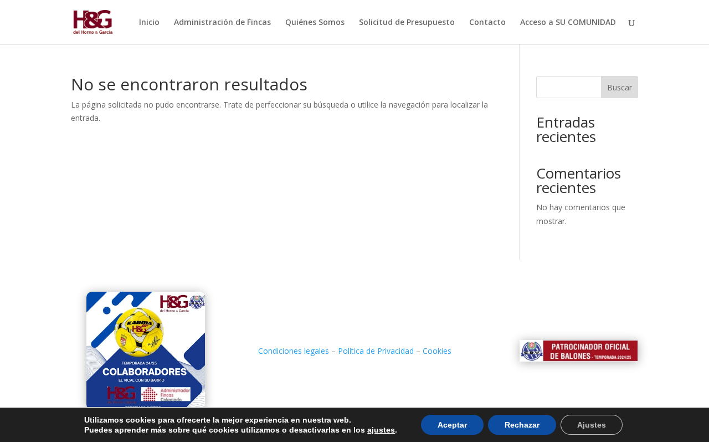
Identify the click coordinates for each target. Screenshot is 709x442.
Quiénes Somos (315, 22)
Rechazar (522, 424)
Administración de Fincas (222, 22)
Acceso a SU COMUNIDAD (568, 22)
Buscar (619, 87)
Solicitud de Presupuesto (407, 22)
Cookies (437, 351)
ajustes (381, 429)
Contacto (487, 22)
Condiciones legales (293, 351)
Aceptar (452, 424)
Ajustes (591, 424)
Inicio (149, 22)
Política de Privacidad (376, 351)
